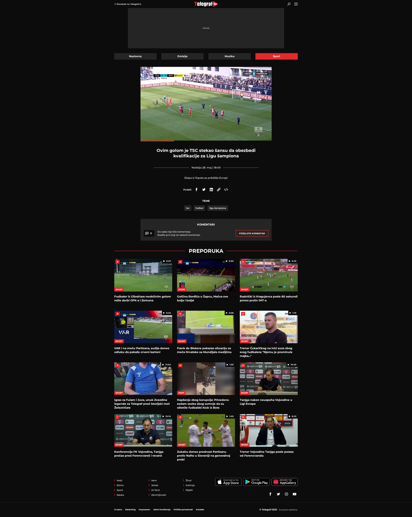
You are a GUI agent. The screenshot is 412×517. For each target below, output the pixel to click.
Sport (276, 56)
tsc (187, 208)
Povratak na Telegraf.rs (129, 4)
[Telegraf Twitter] (278, 494)
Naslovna (135, 56)
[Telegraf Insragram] (286, 494)
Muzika (229, 56)
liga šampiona (217, 208)
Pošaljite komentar (252, 233)
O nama (118, 509)
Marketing (130, 509)
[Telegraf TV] (294, 494)
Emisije (182, 56)
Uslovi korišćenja (161, 509)
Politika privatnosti (183, 509)
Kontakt (200, 509)
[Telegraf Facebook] (270, 494)
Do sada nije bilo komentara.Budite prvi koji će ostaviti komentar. (179, 233)
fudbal (199, 208)
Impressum (144, 509)
